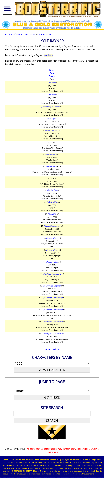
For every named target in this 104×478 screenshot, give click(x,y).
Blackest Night (52, 262)
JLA (51, 142)
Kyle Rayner (44, 34)
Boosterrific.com (13, 34)
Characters (29, 34)
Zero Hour (51, 82)
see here (48, 55)
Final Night (51, 118)
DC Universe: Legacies (52, 274)
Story (52, 76)
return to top (52, 349)
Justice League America (50, 106)
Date (52, 73)
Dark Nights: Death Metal (52, 298)
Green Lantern (51, 130)
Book (52, 70)
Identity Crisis (52, 190)
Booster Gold (51, 238)
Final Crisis (52, 214)
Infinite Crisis (52, 202)
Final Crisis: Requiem (52, 226)
